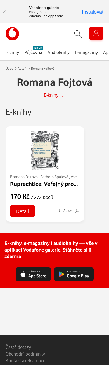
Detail (22, 211)
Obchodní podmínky (25, 354)
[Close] (4, 11)
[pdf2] (76, 210)
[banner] (12, 33)
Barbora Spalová (54, 176)
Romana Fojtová (24, 176)
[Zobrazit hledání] (78, 33)
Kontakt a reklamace (26, 360)
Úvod (9, 68)
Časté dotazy (18, 347)
